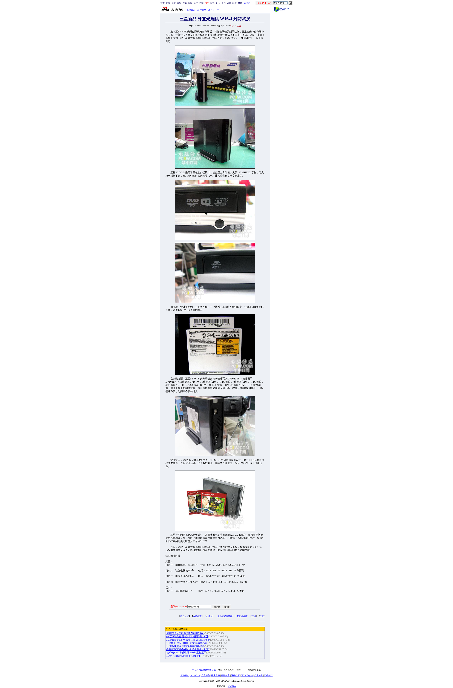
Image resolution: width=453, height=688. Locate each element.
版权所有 (232, 686)
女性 (218, 3)
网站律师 (235, 675)
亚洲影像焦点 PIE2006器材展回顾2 (185, 646)
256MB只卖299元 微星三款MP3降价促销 (188, 640)
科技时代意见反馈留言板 (204, 670)
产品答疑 (268, 675)
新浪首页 (191, 10)
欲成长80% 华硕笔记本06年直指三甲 (186, 652)
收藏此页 (197, 616)
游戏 (212, 3)
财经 (190, 3)
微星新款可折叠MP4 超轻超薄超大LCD (187, 649)
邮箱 (234, 3)
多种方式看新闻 (224, 616)
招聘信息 (225, 675)
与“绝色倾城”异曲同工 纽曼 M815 (184, 656)
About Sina (195, 675)
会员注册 (258, 675)
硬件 (210, 10)
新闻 (168, 3)
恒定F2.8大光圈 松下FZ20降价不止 (185, 633)
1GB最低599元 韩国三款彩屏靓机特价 (187, 643)
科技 (196, 3)
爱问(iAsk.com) (178, 606)
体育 (173, 3)
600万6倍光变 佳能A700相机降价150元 (187, 636)
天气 (223, 3)
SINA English (247, 675)
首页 (162, 3)
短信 (229, 3)
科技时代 (201, 10)
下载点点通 (242, 616)
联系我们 (215, 675)
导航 (240, 3)
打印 (253, 616)
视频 (185, 3)
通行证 (247, 3)
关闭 (262, 616)
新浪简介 (184, 675)
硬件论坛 (184, 616)
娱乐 (179, 3)
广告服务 (205, 675)
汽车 (201, 3)
